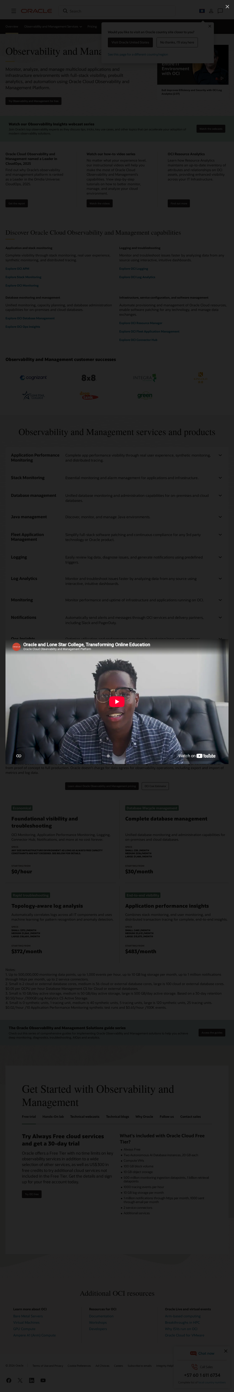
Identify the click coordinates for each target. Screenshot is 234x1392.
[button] (227, 7)
